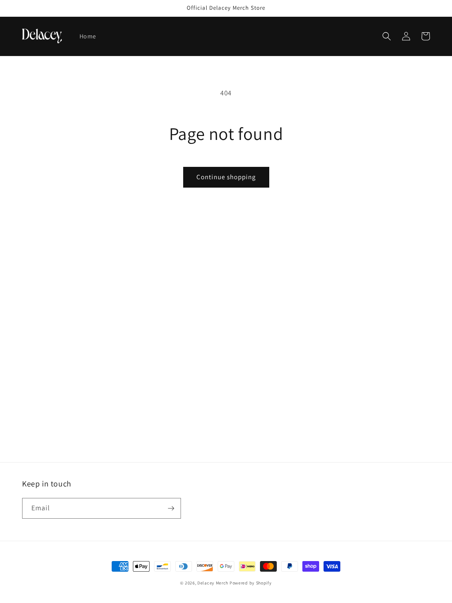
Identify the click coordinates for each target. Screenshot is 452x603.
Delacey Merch (212, 583)
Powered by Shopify (251, 583)
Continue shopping (226, 177)
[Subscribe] (171, 508)
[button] (386, 36)
